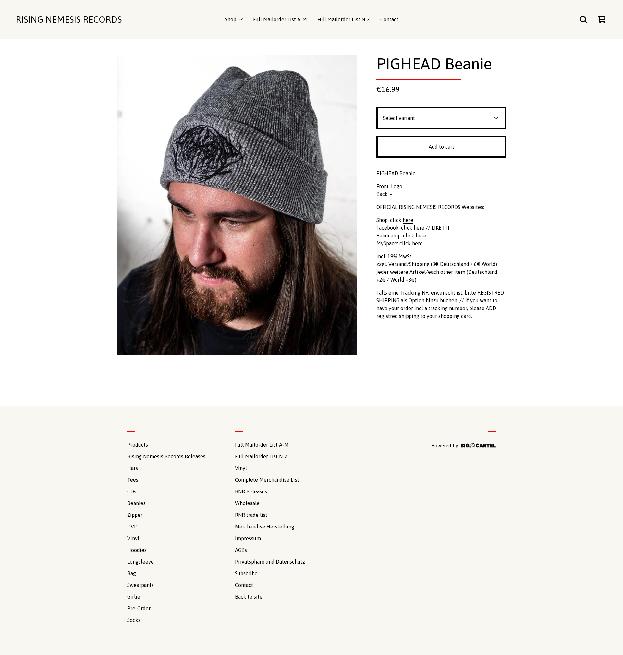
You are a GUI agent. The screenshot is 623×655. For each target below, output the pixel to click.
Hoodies (137, 550)
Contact (389, 19)
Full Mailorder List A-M (280, 19)
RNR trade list (251, 515)
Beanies (136, 503)
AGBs (241, 550)
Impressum (248, 538)
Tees (132, 480)
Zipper (134, 515)
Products (137, 445)
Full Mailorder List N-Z (343, 19)
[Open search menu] (583, 19)
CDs (131, 491)
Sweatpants (140, 585)
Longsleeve (140, 561)
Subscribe (246, 573)
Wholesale (247, 503)
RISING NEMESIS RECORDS (69, 19)
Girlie (133, 597)
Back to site (249, 597)
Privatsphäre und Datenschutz (270, 561)
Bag (131, 573)
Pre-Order (139, 608)
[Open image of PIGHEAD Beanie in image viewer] (237, 205)
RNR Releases (251, 491)
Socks (133, 620)
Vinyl (133, 538)
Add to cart (441, 147)
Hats (132, 468)
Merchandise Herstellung (264, 526)
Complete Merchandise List (267, 480)
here (408, 220)
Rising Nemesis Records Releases (166, 456)
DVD (132, 526)
